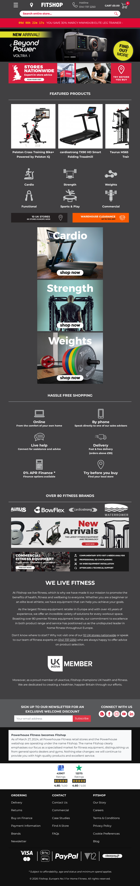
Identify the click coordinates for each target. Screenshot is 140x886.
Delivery (16, 802)
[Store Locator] (70, 73)
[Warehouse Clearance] (101, 217)
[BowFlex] (39, 509)
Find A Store (60, 825)
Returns (16, 810)
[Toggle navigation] (16, 5)
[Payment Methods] (70, 855)
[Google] (60, 767)
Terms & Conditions (106, 818)
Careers (98, 810)
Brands (16, 833)
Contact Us (59, 802)
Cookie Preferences (106, 833)
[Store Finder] (34, 5)
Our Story (99, 802)
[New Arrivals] (70, 532)
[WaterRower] (106, 509)
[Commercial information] (70, 561)
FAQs (55, 833)
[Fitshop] (52, 4)
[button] (10, 45)
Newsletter (18, 841)
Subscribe (82, 718)
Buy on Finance (21, 818)
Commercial (60, 810)
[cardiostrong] (73, 509)
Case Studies (61, 818)
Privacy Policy (102, 825)
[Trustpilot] (79, 767)
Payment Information (26, 825)
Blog (96, 841)
